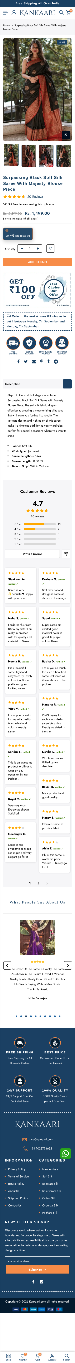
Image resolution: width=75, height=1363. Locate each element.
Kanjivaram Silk (51, 1191)
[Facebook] (33, 1282)
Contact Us (14, 1205)
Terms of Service (18, 1176)
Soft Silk (47, 1176)
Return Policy (16, 1184)
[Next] (66, 90)
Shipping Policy (18, 1198)
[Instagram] (42, 1282)
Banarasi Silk (50, 1184)
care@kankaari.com (41, 1139)
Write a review (32, 554)
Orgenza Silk (50, 1205)
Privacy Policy (16, 1169)
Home (6, 25)
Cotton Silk (49, 1198)
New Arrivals (50, 1169)
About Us (13, 1191)
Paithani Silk (49, 1213)
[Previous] (9, 90)
